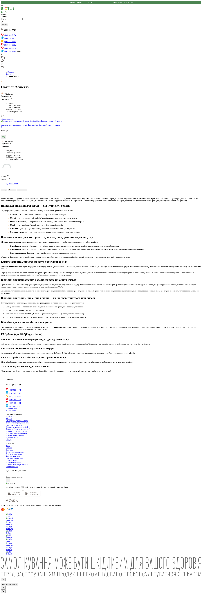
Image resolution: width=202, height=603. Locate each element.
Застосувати (22, 190)
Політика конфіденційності (16, 433)
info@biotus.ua (11, 408)
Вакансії (9, 419)
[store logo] (7, 9)
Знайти (4, 25)
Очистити (12, 190)
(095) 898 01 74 (10, 35)
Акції (8, 446)
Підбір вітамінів (12, 437)
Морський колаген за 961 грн (122, 2)
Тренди (8, 440)
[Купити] (3, 137)
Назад (4, 190)
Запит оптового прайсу (15, 425)
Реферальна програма (14, 458)
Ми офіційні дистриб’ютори (17, 421)
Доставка (9, 450)
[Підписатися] (8, 480)
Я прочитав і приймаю (9, 584)
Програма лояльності (14, 454)
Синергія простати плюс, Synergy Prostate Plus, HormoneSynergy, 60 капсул (30, 125)
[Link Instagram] (10, 501)
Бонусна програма (13, 456)
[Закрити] (3, 579)
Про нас (9, 417)
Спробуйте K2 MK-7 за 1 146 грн (81, 2)
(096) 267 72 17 (10, 38)
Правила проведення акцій (16, 431)
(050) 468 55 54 (10, 48)
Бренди (8, 74)
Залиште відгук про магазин (17, 465)
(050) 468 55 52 (10, 45)
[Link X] (17, 501)
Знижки (9, 448)
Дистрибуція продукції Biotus (17, 423)
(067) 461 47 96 (10, 51)
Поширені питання (13, 462)
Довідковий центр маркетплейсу (19, 429)
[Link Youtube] (14, 501)
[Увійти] (2, 55)
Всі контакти (11, 410)
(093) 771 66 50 (10, 42)
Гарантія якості (12, 460)
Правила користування (15, 435)
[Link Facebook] (7, 501)
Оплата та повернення (14, 452)
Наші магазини (12, 467)
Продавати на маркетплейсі (17, 427)
